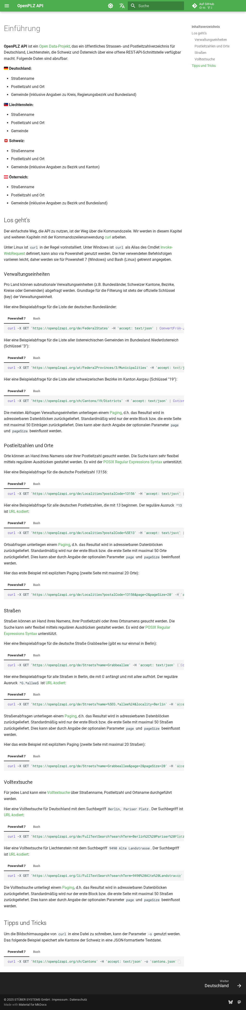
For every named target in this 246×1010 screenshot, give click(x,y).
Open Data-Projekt (54, 46)
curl (108, 237)
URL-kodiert (18, 511)
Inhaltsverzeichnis (206, 27)
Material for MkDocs (33, 1004)
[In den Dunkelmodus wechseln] (110, 6)
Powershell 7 (16, 318)
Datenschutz (78, 999)
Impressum (60, 999)
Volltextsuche (58, 792)
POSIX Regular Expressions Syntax (132, 462)
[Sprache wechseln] (122, 6)
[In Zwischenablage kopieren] (179, 328)
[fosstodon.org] (239, 1002)
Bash (36, 318)
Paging (116, 412)
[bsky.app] (230, 1002)
